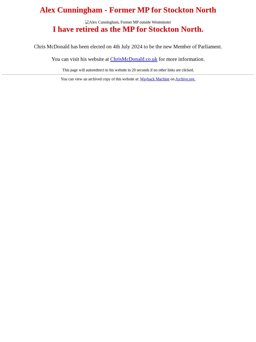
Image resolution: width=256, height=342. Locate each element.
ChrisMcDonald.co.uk (134, 59)
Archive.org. (185, 79)
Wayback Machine (155, 79)
